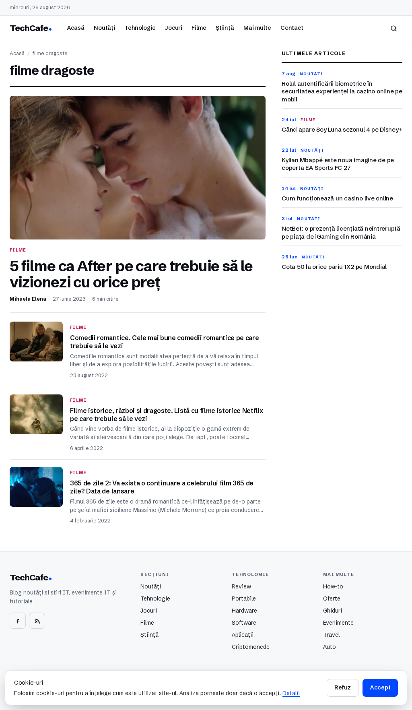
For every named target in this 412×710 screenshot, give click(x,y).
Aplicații (242, 634)
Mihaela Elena (28, 299)
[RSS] (37, 621)
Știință (225, 27)
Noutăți (104, 27)
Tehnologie (140, 27)
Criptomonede (251, 646)
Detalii (291, 693)
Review (241, 586)
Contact (291, 27)
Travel (331, 634)
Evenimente (338, 622)
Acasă (75, 27)
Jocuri (173, 27)
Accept (380, 687)
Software (244, 622)
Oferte (331, 598)
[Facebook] (18, 621)
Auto (329, 646)
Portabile (244, 598)
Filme (199, 27)
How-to (333, 586)
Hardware (244, 610)
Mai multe (257, 27)
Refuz (342, 687)
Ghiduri (332, 610)
